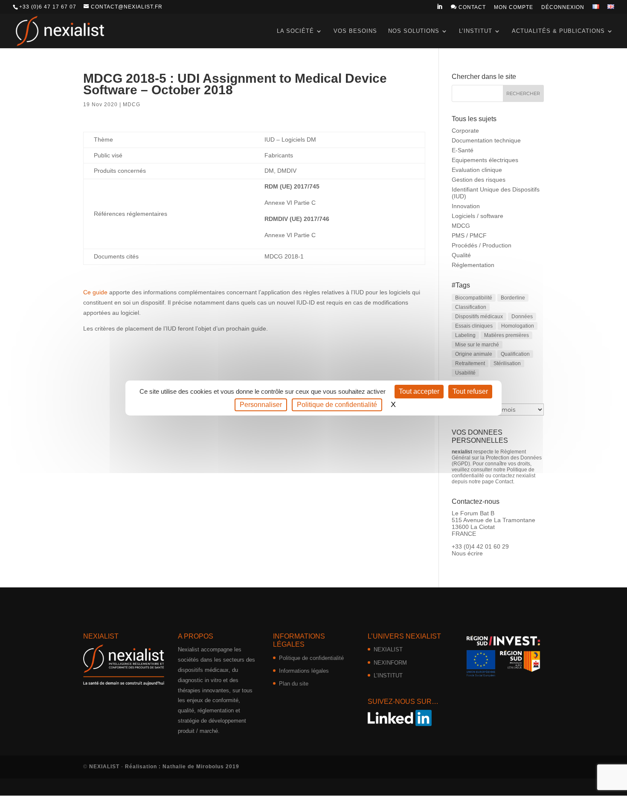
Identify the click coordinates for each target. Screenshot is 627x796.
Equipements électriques (485, 160)
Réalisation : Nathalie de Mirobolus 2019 (182, 767)
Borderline (513, 298)
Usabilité (465, 373)
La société (295, 31)
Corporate (465, 130)
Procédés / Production (481, 245)
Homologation (517, 326)
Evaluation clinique (477, 169)
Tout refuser (470, 391)
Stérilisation (507, 363)
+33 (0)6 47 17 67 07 (47, 7)
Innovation (466, 206)
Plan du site (293, 683)
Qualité (461, 255)
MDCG (131, 104)
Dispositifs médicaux (479, 317)
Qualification (515, 354)
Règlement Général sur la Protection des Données (497, 455)
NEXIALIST (388, 649)
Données (522, 317)
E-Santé (462, 150)
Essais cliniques (474, 326)
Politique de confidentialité (311, 658)
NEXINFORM (390, 662)
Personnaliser (261, 404)
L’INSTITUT (388, 675)
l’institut (475, 31)
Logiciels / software (477, 215)
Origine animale (473, 354)
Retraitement (470, 363)
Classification (470, 307)
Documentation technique (486, 140)
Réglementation (473, 264)
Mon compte (513, 7)
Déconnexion (562, 7)
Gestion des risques (478, 179)
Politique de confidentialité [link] (337, 404)
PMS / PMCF (469, 235)
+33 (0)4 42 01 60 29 (480, 546)
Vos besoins (355, 31)
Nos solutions (413, 31)
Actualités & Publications (558, 31)
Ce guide (95, 292)
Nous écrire (467, 553)
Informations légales (304, 671)
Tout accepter (419, 391)
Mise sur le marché (477, 345)
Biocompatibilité (473, 298)
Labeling (465, 335)
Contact (468, 7)
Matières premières (506, 335)
